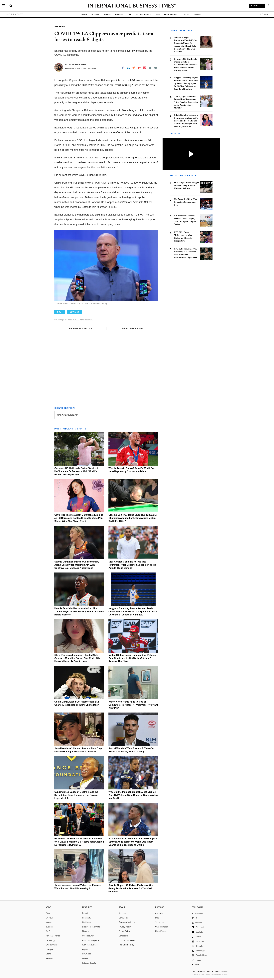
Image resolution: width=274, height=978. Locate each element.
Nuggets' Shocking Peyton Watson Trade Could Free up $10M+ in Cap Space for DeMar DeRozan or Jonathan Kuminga (133, 611)
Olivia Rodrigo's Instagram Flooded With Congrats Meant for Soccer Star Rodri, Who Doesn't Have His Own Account (77, 658)
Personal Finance (143, 14)
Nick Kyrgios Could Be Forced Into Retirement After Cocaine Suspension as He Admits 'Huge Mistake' (132, 565)
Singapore (159, 922)
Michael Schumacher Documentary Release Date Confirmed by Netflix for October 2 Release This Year (132, 658)
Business (119, 14)
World (84, 14)
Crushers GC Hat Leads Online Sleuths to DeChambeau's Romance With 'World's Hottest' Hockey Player (76, 471)
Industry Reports (89, 963)
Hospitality (86, 918)
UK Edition (263, 14)
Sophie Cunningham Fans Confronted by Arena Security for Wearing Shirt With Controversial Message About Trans (76, 565)
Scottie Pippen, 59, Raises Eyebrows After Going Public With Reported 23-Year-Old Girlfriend (131, 888)
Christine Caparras (77, 64)
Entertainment (170, 14)
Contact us (123, 918)
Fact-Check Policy (126, 945)
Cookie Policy (124, 931)
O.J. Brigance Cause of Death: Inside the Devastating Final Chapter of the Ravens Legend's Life (76, 795)
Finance (85, 931)
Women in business (90, 945)
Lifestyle (185, 14)
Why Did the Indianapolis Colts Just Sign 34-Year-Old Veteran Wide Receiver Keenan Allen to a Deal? (133, 795)
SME (129, 14)
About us (122, 913)
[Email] (150, 68)
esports (85, 949)
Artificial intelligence (90, 940)
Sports (48, 954)
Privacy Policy (125, 927)
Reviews (197, 14)
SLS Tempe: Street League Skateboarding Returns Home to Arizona (186, 185)
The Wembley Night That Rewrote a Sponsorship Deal (186, 202)
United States (161, 931)
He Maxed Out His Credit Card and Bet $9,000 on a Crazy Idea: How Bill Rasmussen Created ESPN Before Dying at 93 (79, 841)
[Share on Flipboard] (139, 68)
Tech (157, 14)
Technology (50, 940)
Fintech (85, 958)
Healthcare (86, 922)
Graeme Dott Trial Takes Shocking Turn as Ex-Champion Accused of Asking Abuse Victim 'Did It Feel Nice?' (133, 518)
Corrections (123, 936)
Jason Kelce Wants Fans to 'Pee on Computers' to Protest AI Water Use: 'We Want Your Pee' (133, 705)
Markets (107, 14)
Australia (159, 913)
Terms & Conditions (127, 922)
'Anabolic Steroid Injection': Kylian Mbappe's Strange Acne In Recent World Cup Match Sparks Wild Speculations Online (132, 841)
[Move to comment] (155, 68)
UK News (95, 14)
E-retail (85, 913)
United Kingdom (161, 927)
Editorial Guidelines (132, 328)
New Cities (86, 954)
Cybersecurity (88, 936)
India (157, 918)
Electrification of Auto (91, 927)
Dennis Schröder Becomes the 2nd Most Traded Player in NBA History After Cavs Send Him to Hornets (79, 611)
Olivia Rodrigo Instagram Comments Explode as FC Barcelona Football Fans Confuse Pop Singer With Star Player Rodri (78, 518)
